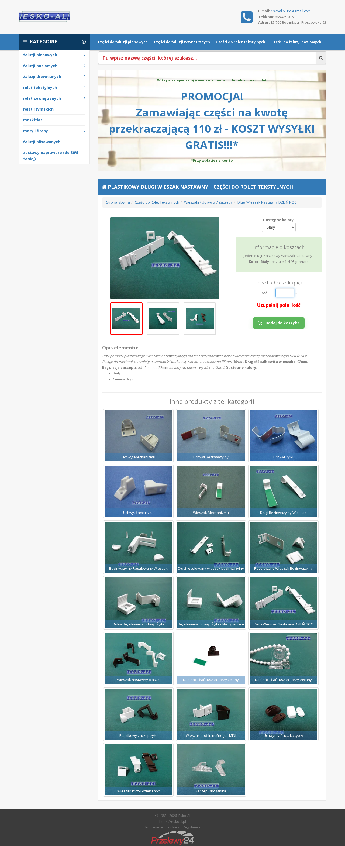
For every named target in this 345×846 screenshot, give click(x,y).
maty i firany (35, 130)
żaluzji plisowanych (41, 141)
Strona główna (118, 202)
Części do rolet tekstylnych (240, 41)
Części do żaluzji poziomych (296, 41)
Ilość (263, 292)
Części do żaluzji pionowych (123, 41)
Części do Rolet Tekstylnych (157, 202)
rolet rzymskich (38, 109)
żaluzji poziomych (40, 65)
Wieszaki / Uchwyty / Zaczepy (208, 202)
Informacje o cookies (162, 827)
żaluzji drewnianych (42, 76)
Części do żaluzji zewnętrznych (182, 41)
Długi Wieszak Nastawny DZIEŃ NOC (266, 202)
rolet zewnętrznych (42, 98)
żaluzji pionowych (40, 54)
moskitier (32, 119)
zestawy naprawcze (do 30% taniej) (51, 155)
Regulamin (191, 827)
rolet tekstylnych (40, 87)
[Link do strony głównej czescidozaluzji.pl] (44, 15)
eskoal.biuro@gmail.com (291, 10)
